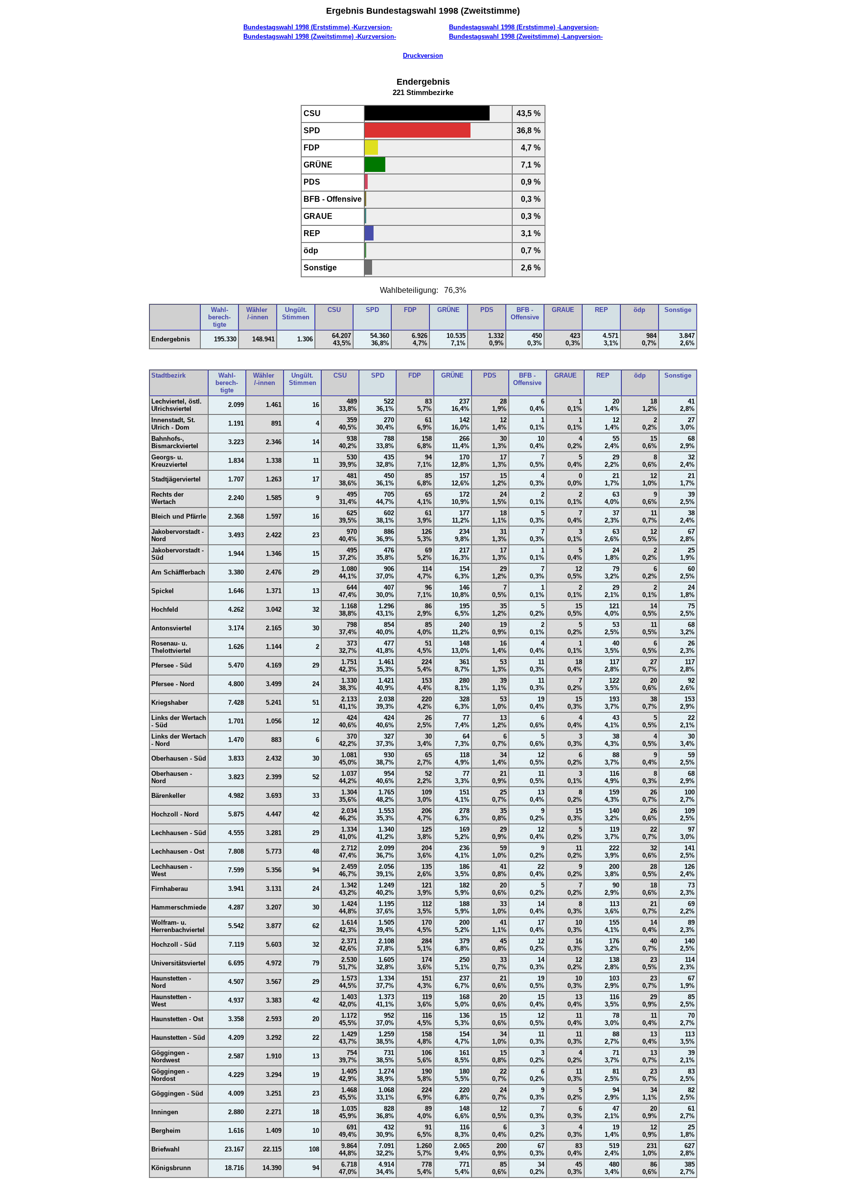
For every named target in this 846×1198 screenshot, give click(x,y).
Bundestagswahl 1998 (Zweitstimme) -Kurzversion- (319, 36)
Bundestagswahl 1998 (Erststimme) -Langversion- (524, 27)
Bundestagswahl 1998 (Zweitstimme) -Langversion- (526, 36)
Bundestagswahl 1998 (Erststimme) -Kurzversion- (317, 27)
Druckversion (423, 55)
